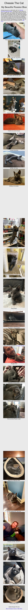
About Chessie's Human (11, 608)
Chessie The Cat (20, 345)
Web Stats (19, 608)
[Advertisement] (14, 202)
